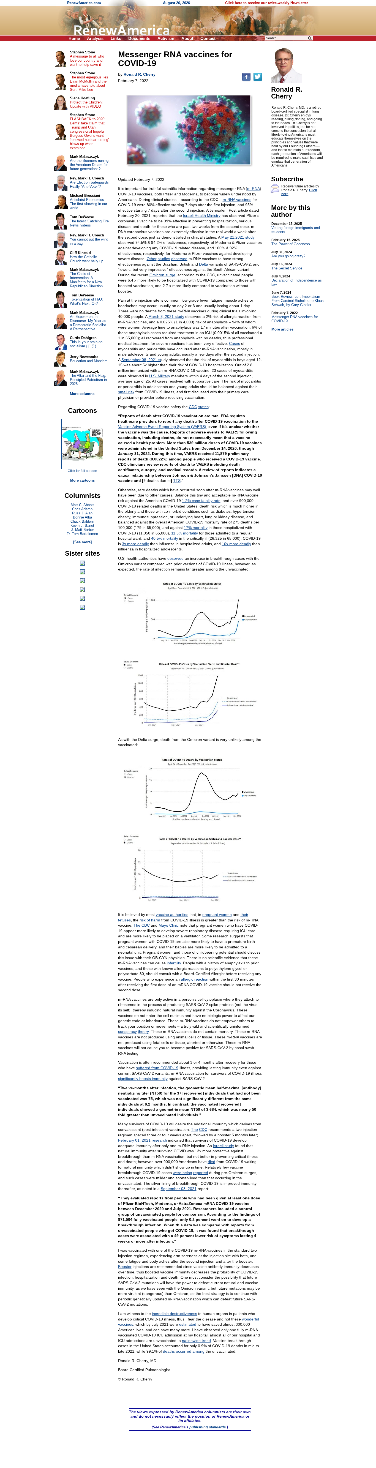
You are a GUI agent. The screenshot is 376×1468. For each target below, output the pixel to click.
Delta (203, 264)
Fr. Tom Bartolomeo (82, 534)
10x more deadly (236, 544)
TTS (177, 480)
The (194, 1129)
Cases (234, 343)
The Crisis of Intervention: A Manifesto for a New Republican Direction (86, 280)
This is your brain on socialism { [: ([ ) (86, 344)
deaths (169, 1351)
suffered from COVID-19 (157, 1068)
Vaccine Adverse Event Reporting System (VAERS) (162, 426)
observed (179, 259)
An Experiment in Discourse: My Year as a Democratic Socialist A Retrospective (88, 323)
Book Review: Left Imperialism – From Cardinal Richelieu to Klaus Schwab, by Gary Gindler (297, 299)
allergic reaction (194, 979)
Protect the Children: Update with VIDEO (86, 104)
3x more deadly (135, 544)
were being (182, 1172)
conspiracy (127, 1031)
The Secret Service (286, 266)
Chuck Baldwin (82, 521)
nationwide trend (196, 1340)
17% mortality (196, 527)
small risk (126, 392)
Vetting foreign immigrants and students (295, 228)
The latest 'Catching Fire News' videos (89, 223)
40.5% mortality (164, 538)
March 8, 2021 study (166, 316)
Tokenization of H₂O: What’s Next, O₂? (86, 301)
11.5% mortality (184, 533)
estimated (187, 1324)
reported (200, 1172)
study (250, 237)
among (198, 1351)
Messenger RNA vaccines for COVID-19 (294, 317)
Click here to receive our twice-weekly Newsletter (266, 3)
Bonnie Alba (82, 517)
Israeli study (223, 1146)
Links (116, 38)
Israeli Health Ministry (201, 215)
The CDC (141, 925)
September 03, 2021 (179, 1188)
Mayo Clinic (169, 925)
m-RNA (253, 188)
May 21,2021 (232, 237)
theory (143, 1031)
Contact (208, 38)
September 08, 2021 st (141, 360)
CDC (193, 407)
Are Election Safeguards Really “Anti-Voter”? (89, 184)
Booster (125, 1266)
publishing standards (207, 1427)
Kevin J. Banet (82, 525)
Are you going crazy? (288, 254)
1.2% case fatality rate (201, 500)
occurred (183, 1351)
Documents (139, 38)
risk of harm (150, 920)
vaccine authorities (172, 914)
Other (152, 259)
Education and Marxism (89, 361)
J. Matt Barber (82, 530)
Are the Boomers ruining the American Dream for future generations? (89, 165)
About (187, 38)
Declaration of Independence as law (296, 280)
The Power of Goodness (290, 242)
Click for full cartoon (82, 471)
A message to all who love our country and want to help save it (87, 60)
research (159, 1140)
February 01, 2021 (134, 1140)
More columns (82, 394)
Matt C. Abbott (82, 505)
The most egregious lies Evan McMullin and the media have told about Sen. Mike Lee (89, 83)
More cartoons (82, 480)
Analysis (95, 38)
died (211, 1161)
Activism (165, 38)
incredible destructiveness (174, 1313)
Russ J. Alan (82, 513)
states (203, 407)
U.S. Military (159, 376)
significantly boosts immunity (143, 1078)
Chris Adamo (82, 509)
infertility (174, 963)
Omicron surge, (162, 275)
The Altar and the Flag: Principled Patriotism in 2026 (88, 379)
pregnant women (217, 914)
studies (164, 259)
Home (74, 38)
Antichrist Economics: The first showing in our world (88, 204)
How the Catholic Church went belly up (86, 259)
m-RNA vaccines (237, 199)
